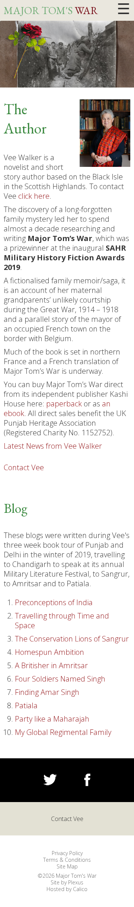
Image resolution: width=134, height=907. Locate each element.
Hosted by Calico (67, 889)
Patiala (26, 705)
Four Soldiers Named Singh (60, 679)
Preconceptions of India (54, 602)
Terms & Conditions (67, 860)
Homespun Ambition (49, 652)
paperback (64, 404)
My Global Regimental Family (63, 732)
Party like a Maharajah (52, 719)
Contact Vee (24, 467)
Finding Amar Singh (47, 692)
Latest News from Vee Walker (53, 446)
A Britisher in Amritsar (51, 665)
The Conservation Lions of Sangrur (72, 639)
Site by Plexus (67, 882)
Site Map (67, 866)
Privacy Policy (67, 853)
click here (34, 196)
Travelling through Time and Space (62, 620)
